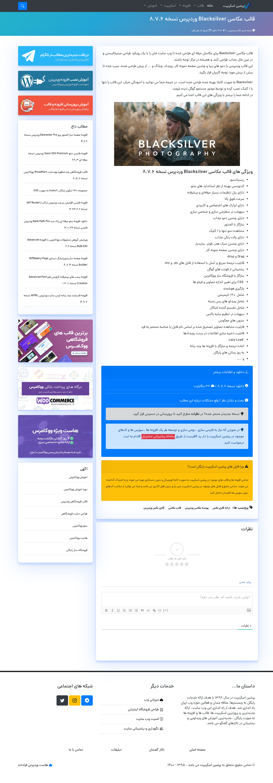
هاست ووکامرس (78, 538)
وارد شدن (245, 582)
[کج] (112, 610)
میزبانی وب (152, 700)
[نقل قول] (142, 610)
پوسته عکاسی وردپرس (197, 508)
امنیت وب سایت (148, 719)
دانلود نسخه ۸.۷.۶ (230, 386)
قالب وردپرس (234, 30)
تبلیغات (116, 749)
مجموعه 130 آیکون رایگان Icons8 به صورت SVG (60, 191)
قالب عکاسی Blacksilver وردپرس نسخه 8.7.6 (202, 19)
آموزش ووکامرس (78, 477)
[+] (165, 610)
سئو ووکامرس (80, 526)
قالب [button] (200, 6)
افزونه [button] (186, 6)
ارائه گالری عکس (221, 508)
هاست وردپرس (38, 765)
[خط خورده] (124, 610)
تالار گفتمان (156, 749)
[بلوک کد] (148, 610)
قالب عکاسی (174, 508)
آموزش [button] (152, 6)
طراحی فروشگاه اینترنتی (144, 709)
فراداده (22, 765)
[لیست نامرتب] (136, 610)
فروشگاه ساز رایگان (76, 550)
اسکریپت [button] (169, 6)
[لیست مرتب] (130, 610)
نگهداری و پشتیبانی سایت (142, 728)
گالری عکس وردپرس (154, 508)
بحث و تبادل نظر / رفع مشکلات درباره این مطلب (212, 400)
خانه (209, 6)
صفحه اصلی (197, 749)
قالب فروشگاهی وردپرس (74, 502)
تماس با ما (76, 749)
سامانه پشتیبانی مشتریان (158, 436)
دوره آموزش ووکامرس (75, 490)
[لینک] (154, 610)
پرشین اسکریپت (233, 6)
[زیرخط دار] (118, 610)
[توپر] (106, 610)
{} (159, 610)
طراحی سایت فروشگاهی (74, 514)
